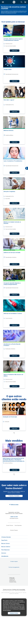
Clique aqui (11, 577)
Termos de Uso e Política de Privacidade (14, 589)
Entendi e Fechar (14, 613)
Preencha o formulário (14, 496)
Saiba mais (14, 50)
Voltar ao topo (14, 504)
